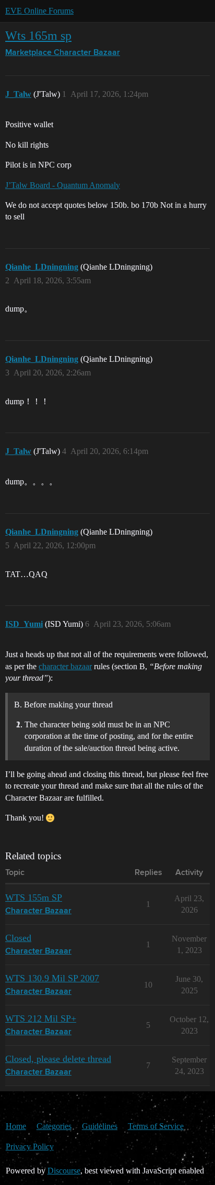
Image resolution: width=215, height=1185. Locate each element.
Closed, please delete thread (58, 1059)
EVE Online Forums (39, 10)
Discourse (63, 1170)
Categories (54, 1126)
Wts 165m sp (38, 35)
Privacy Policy (30, 1146)
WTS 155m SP (33, 897)
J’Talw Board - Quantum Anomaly (62, 185)
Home (16, 1126)
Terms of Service (156, 1126)
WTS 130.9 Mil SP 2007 (52, 978)
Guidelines (99, 1126)
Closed (18, 938)
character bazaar (65, 666)
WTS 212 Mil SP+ (40, 1018)
